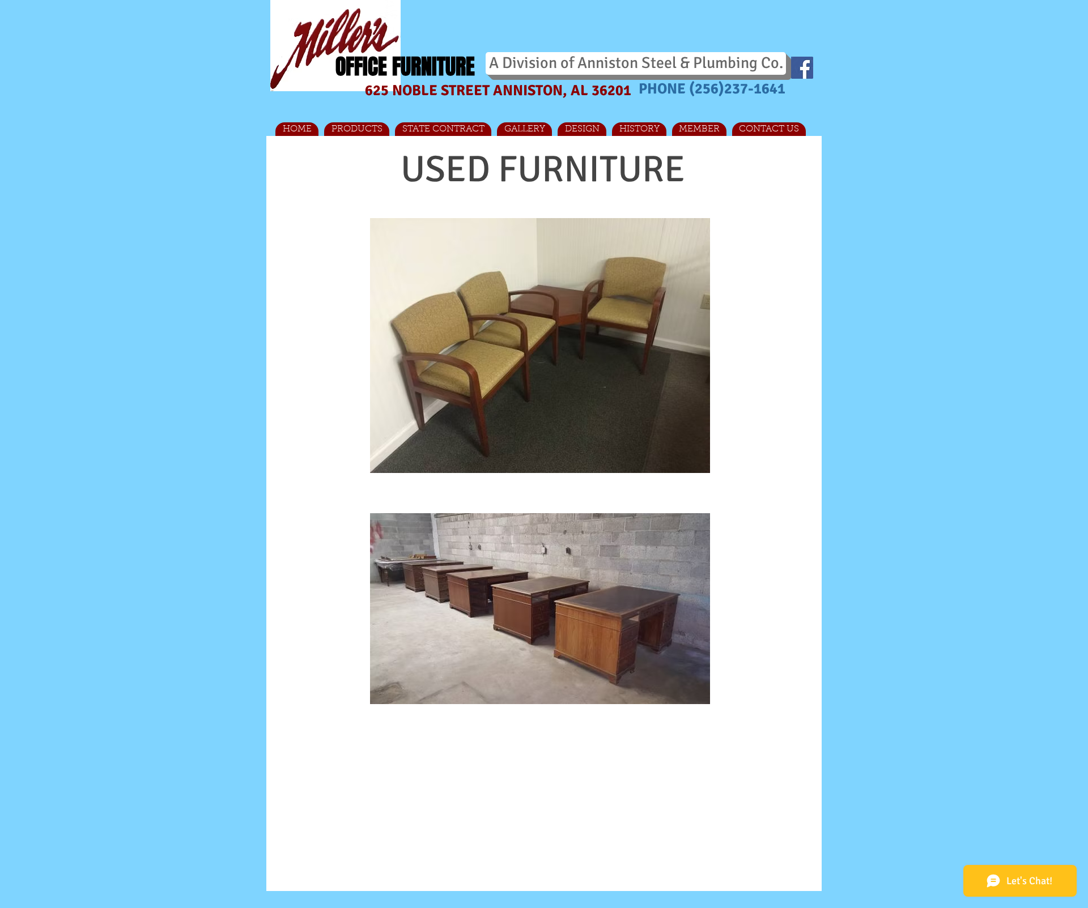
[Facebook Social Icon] (802, 68)
